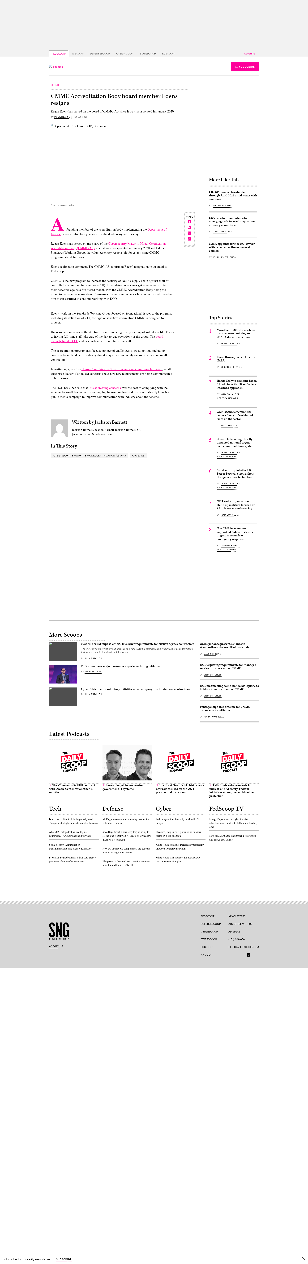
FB (229, 954)
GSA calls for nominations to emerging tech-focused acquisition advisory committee (232, 221)
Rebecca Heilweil (231, 343)
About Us (56, 946)
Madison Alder (222, 205)
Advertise (249, 53)
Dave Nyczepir (212, 653)
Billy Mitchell (93, 658)
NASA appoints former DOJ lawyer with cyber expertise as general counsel (232, 247)
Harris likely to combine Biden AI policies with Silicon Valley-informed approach (237, 384)
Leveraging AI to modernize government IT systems (123, 787)
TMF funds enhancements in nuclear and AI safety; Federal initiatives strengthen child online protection (231, 790)
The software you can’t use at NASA (236, 359)
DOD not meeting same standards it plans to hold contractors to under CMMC (229, 687)
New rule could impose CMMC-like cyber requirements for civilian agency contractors (137, 644)
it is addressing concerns (105, 387)
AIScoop (78, 53)
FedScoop (59, 53)
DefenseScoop (100, 53)
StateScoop (148, 53)
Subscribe (247, 66)
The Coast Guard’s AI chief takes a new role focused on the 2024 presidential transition (180, 788)
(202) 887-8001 (237, 939)
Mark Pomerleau (214, 716)
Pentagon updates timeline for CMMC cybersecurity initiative (225, 708)
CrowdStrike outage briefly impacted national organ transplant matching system (235, 442)
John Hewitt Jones (224, 257)
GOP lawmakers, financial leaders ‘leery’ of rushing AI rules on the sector (235, 415)
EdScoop (168, 53)
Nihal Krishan (93, 671)
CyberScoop (124, 53)
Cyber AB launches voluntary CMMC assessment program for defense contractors (135, 689)
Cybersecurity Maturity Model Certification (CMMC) (89, 455)
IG (247, 954)
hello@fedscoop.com (243, 947)
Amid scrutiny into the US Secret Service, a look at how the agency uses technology (235, 473)
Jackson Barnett (63, 117)
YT (253, 954)
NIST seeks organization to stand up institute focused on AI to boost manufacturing (236, 504)
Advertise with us (240, 923)
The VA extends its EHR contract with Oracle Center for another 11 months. (72, 788)
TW (236, 954)
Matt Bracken (229, 425)
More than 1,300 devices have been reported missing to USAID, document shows (236, 333)
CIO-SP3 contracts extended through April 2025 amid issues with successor (233, 195)
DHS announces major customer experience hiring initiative (120, 666)
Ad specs (234, 931)
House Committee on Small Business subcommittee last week (121, 369)
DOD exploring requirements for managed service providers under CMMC (228, 666)
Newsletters (236, 916)
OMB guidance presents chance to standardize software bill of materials (224, 645)
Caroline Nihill (222, 231)
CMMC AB (138, 455)
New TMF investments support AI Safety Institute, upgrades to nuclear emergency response (235, 533)
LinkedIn (242, 954)
